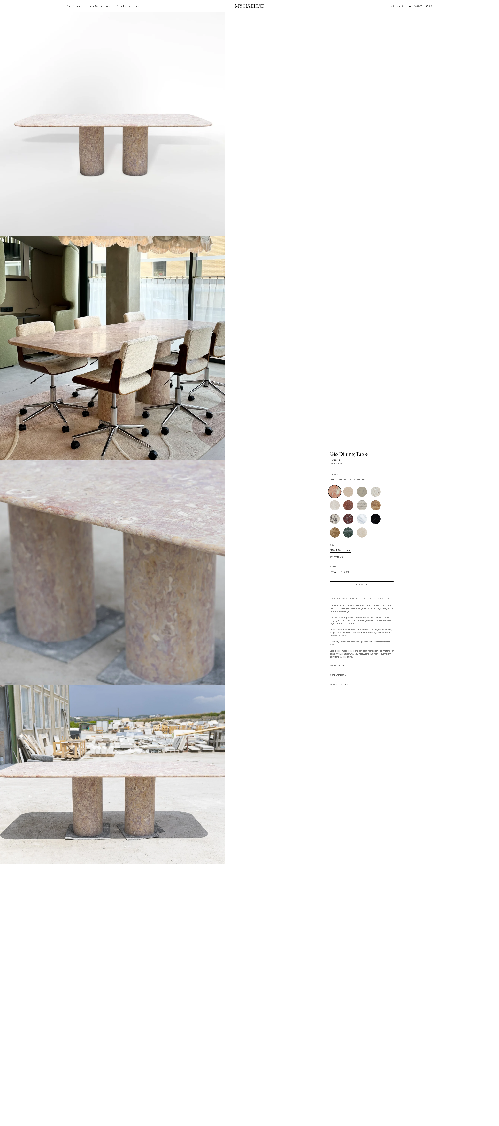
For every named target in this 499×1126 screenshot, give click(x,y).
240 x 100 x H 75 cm (340, 550)
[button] (396, 6)
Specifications (337, 665)
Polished (344, 572)
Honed (333, 572)
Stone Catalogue (338, 675)
